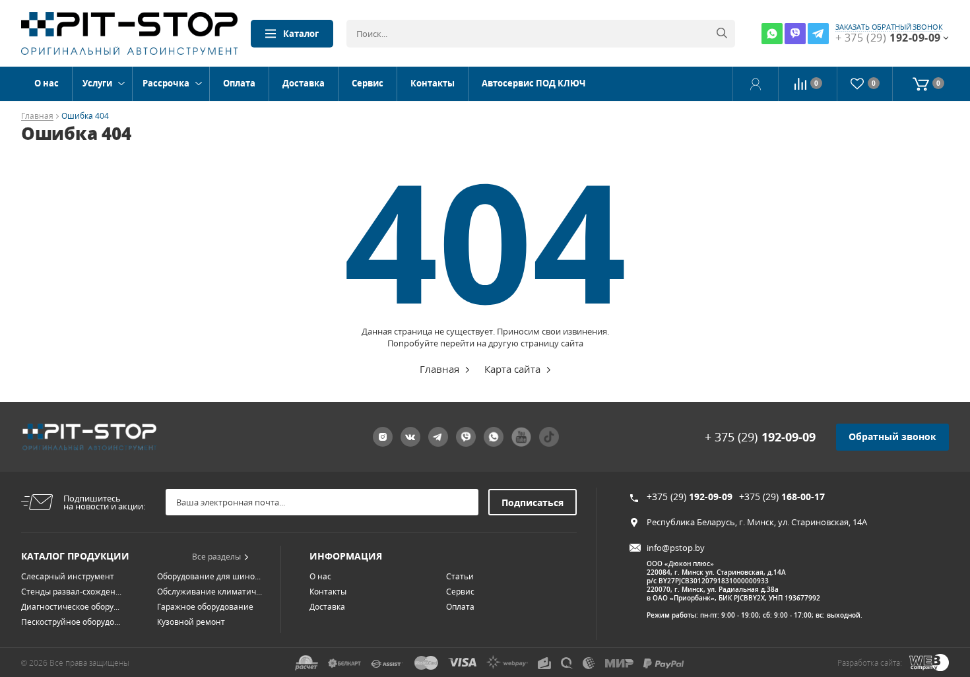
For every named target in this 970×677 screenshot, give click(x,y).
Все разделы (216, 556)
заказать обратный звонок (889, 27)
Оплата (239, 83)
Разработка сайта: (869, 662)
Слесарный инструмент (67, 576)
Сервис (367, 83)
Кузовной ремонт (191, 622)
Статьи (460, 576)
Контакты (432, 83)
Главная (37, 116)
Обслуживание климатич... (209, 591)
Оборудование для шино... (209, 576)
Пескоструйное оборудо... (70, 622)
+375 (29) (689, 496)
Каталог (301, 34)
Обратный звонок (892, 436)
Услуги (97, 83)
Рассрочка (166, 83)
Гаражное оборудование (205, 606)
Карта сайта (512, 368)
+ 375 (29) (760, 437)
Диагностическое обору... (70, 606)
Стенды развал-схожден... (71, 591)
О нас (46, 83)
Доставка (303, 83)
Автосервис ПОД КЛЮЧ (533, 83)
